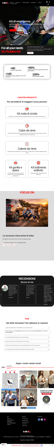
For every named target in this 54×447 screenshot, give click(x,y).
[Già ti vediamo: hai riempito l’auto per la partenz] (10, 397)
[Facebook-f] (39, 419)
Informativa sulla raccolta (16, 445)
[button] (1, 25)
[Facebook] (47, 2)
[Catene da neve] (27, 144)
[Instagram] (49, 2)
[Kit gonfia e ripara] (15, 163)
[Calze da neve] (27, 126)
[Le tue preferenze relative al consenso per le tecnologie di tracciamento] (52, 445)
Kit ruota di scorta (27, 113)
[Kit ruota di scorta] (27, 109)
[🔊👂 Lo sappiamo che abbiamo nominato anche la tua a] (28, 397)
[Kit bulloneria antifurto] (38, 163)
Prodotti (17, 2)
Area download (26, 2)
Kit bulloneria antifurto (38, 169)
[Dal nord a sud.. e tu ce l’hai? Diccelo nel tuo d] (28, 379)
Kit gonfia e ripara (15, 169)
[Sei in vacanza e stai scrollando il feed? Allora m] (10, 379)
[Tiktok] (48, 4)
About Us (12, 2)
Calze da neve (27, 130)
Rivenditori (33, 2)
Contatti (39, 2)
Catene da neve (27, 148)
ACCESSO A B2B (14, 3)
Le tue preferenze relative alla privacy (31, 445)
